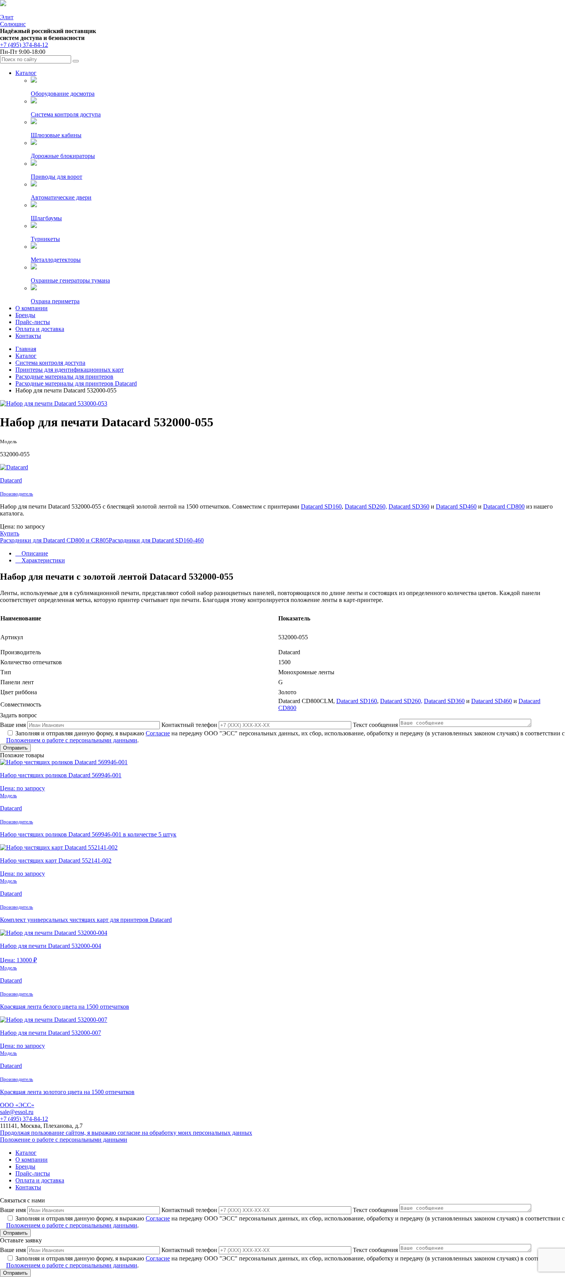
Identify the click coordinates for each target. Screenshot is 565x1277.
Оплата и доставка (39, 329)
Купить (9, 533)
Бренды (25, 315)
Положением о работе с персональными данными (71, 740)
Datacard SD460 (456, 506)
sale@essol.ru (16, 1112)
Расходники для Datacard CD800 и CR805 (54, 540)
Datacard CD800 (504, 506)
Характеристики (42, 560)
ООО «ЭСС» (17, 1105)
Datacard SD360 (409, 506)
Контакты (28, 336)
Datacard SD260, (366, 506)
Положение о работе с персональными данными (63, 1139)
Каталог (26, 73)
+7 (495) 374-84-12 (24, 45)
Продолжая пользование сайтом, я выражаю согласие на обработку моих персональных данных (126, 1132)
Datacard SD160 (321, 506)
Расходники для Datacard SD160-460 (156, 540)
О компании (31, 308)
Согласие (158, 733)
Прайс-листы (32, 322)
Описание (34, 553)
